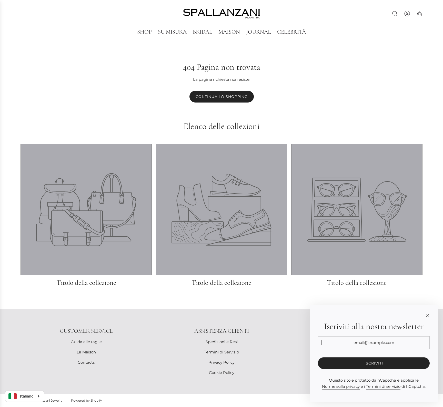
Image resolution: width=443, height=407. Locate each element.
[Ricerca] (395, 13)
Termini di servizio (383, 386)
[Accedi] (407, 13)
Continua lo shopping (222, 96)
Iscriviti (374, 363)
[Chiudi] (427, 315)
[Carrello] (419, 13)
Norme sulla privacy (341, 386)
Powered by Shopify (86, 400)
